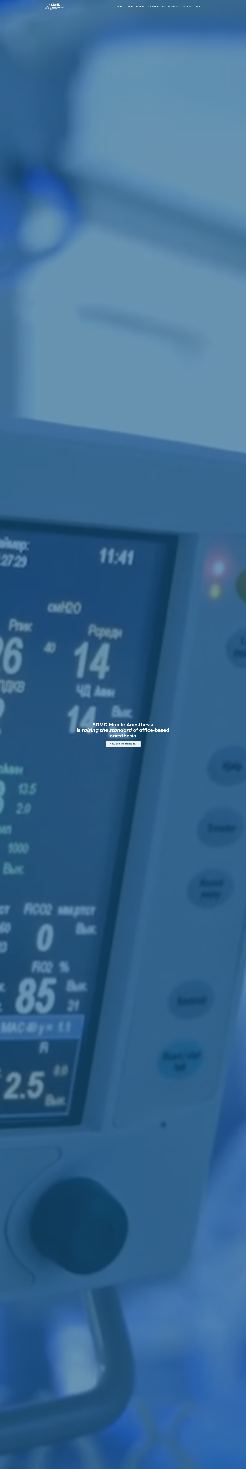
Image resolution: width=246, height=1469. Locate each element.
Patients (141, 6)
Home (120, 6)
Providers (153, 6)
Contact (199, 6)
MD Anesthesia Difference (177, 6)
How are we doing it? (123, 743)
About (130, 6)
